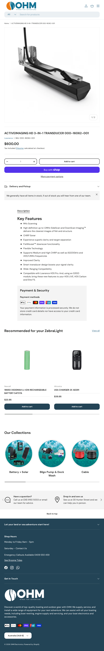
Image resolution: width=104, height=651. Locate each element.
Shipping (20, 148)
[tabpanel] (52, 248)
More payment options (52, 176)
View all (96, 330)
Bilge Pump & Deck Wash (52, 473)
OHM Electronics (17, 644)
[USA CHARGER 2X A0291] (77, 360)
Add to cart (69, 161)
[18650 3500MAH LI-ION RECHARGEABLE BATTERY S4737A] (27, 360)
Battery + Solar (18, 472)
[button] (92, 6)
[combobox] (52, 14)
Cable (85, 472)
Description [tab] (23, 210)
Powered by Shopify (31, 644)
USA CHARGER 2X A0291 (66, 389)
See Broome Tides (13, 560)
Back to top (52, 514)
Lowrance (8, 138)
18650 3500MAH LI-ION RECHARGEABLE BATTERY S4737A (25, 391)
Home (6, 23)
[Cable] (85, 453)
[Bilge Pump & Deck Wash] (52, 453)
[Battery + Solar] (18, 453)
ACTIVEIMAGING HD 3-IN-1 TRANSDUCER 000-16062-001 (33, 23)
